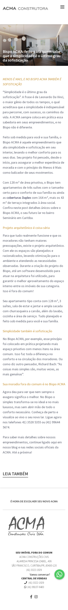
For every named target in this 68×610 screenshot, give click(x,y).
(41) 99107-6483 (35, 587)
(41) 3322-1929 (36, 582)
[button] (59, 574)
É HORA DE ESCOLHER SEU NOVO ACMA (34, 501)
